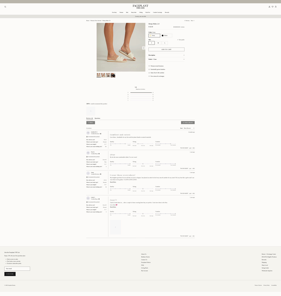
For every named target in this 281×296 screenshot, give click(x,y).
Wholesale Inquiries (267, 270)
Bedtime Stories (145, 257)
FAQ (142, 265)
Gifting (141, 12)
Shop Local (265, 265)
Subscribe (10, 274)
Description (152, 55)
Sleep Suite (133, 12)
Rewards (167, 12)
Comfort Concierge (157, 12)
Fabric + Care (153, 59)
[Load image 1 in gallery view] (121, 47)
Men (127, 12)
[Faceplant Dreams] (140, 7)
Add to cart (166, 49)
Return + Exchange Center (269, 254)
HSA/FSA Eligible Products (140, 1)
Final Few (147, 12)
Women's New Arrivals (96, 20)
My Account (144, 270)
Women (121, 12)
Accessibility (274, 285)
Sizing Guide (265, 268)
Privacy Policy (267, 285)
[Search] (5, 7)
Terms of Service (258, 285)
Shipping (264, 262)
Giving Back (144, 268)
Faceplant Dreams (11, 285)
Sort (181, 128)
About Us (143, 254)
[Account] (269, 7)
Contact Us (144, 259)
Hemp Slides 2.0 (106, 20)
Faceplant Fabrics (146, 262)
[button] (90, 111)
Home (87, 20)
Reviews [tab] (89, 118)
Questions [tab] (97, 118)
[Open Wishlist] (272, 7)
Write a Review (189, 123)
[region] (90, 111)
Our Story (114, 12)
